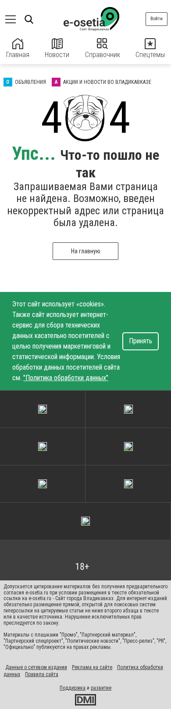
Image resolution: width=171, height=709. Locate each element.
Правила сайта (41, 674)
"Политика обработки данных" (65, 378)
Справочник (102, 54)
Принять (140, 341)
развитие (101, 688)
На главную (85, 251)
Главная (17, 54)
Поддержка (73, 688)
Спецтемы (150, 54)
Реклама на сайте (92, 667)
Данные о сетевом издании (36, 667)
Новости (57, 54)
